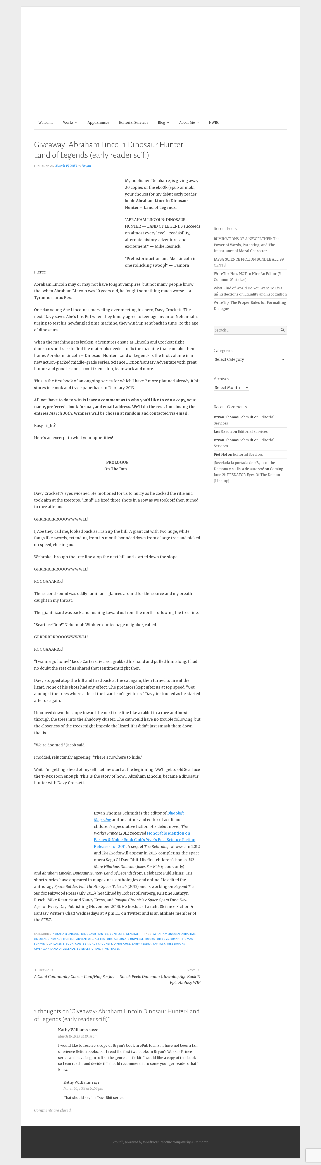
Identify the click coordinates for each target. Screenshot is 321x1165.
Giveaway (41, 948)
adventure (84, 938)
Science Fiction (88, 948)
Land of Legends (63, 948)
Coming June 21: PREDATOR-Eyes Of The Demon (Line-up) (248, 475)
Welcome (46, 122)
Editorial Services (133, 122)
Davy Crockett (101, 943)
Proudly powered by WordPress (135, 1142)
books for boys (157, 938)
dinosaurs (122, 943)
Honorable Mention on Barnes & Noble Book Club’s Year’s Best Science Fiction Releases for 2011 (144, 840)
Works (68, 122)
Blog (161, 122)
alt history (103, 938)
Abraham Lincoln (166, 933)
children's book (61, 943)
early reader (142, 943)
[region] (250, 176)
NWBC (214, 122)
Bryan (86, 166)
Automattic (199, 1142)
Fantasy (159, 943)
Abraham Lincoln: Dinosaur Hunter (80, 933)
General (132, 933)
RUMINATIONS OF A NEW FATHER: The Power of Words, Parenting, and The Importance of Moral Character (247, 245)
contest (81, 943)
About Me (187, 122)
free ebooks (176, 943)
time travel (111, 948)
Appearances (98, 122)
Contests (117, 933)
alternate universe (129, 938)
